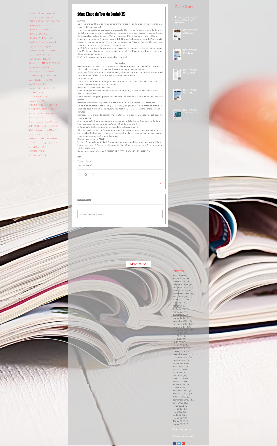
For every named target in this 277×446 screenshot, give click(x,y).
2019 (44, 13)
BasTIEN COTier (53, 21)
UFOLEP (36, 147)
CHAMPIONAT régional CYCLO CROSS (44, 29)
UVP (44, 147)
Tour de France (52, 138)
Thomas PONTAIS (36, 138)
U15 (39, 143)
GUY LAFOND (35, 71)
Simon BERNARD (50, 130)
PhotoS (32, 113)
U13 (34, 143)
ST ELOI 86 (53, 126)
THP (31, 134)
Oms (44, 101)
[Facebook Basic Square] (174, 443)
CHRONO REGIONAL (38, 34)
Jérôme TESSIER (35, 80)
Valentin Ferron (84, 161)
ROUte (42, 117)
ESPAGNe (47, 59)
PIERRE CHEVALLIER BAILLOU (42, 109)
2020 (49, 13)
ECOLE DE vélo (35, 59)
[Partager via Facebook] (78, 174)
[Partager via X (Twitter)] (86, 174)
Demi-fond (47, 55)
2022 (54, 13)
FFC (79, 157)
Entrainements (34, 63)
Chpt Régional (46, 46)
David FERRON (35, 55)
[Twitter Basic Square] (179, 443)
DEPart (41, 50)
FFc (30, 67)
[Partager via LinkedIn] (93, 174)
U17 (52, 143)
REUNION (33, 117)
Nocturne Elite (35, 101)
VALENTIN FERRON (37, 151)
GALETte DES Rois (41, 67)
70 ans (47, 17)
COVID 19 (33, 42)
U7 (30, 147)
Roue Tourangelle (36, 122)
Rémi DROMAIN (52, 122)
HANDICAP (34, 76)
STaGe (31, 130)
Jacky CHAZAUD (48, 76)
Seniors (39, 130)
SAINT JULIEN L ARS (38, 126)
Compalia (33, 50)
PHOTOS (53, 105)
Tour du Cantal (84, 165)
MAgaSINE (51, 88)
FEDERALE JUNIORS (51, 63)
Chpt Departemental (47, 42)
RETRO (54, 113)
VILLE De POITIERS (37, 155)
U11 (30, 143)
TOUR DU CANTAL (43, 134)
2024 (36, 17)
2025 (41, 17)
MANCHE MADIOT (37, 84)
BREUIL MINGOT (36, 21)
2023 (30, 17)
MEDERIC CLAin (36, 92)
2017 (33, 13)
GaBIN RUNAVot (50, 71)
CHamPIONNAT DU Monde (41, 38)
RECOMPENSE (42, 113)
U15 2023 (46, 143)
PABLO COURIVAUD (38, 105)
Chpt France (34, 46)
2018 (38, 13)
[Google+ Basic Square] (183, 443)
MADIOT (48, 80)
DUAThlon (50, 50)
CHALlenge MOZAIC (38, 25)
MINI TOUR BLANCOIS (39, 96)
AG (52, 17)
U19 (57, 143)
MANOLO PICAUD (37, 88)
